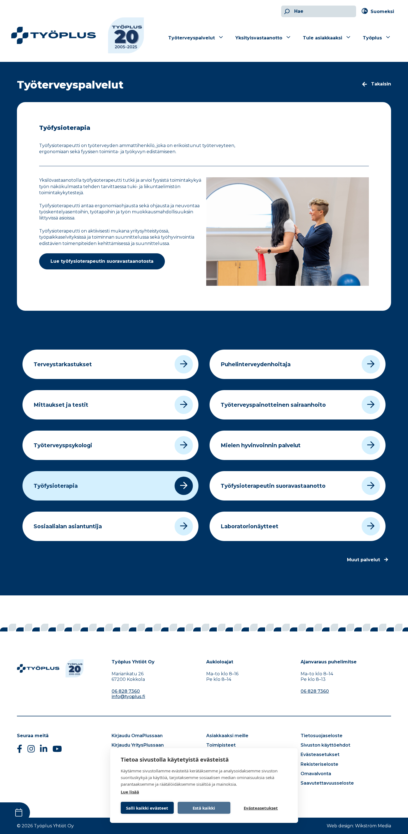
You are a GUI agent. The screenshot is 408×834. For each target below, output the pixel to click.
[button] (379, 11)
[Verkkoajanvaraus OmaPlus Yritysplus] (15, 812)
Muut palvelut (363, 559)
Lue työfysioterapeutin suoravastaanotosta (102, 261)
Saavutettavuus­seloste (327, 783)
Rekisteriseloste (319, 764)
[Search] (286, 11)
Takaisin (381, 84)
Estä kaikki (204, 808)
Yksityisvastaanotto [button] (258, 38)
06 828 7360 (126, 691)
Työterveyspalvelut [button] (191, 38)
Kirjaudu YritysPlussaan (138, 745)
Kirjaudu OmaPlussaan (137, 735)
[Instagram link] (31, 750)
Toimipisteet (221, 745)
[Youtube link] (57, 750)
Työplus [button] (372, 38)
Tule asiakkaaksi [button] (322, 38)
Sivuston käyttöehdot (325, 745)
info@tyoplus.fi (128, 696)
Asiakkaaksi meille (227, 735)
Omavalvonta (316, 773)
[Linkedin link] (43, 750)
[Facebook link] (19, 750)
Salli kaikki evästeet (147, 808)
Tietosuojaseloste (321, 735)
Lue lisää (130, 792)
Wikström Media (373, 825)
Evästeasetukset (320, 754)
